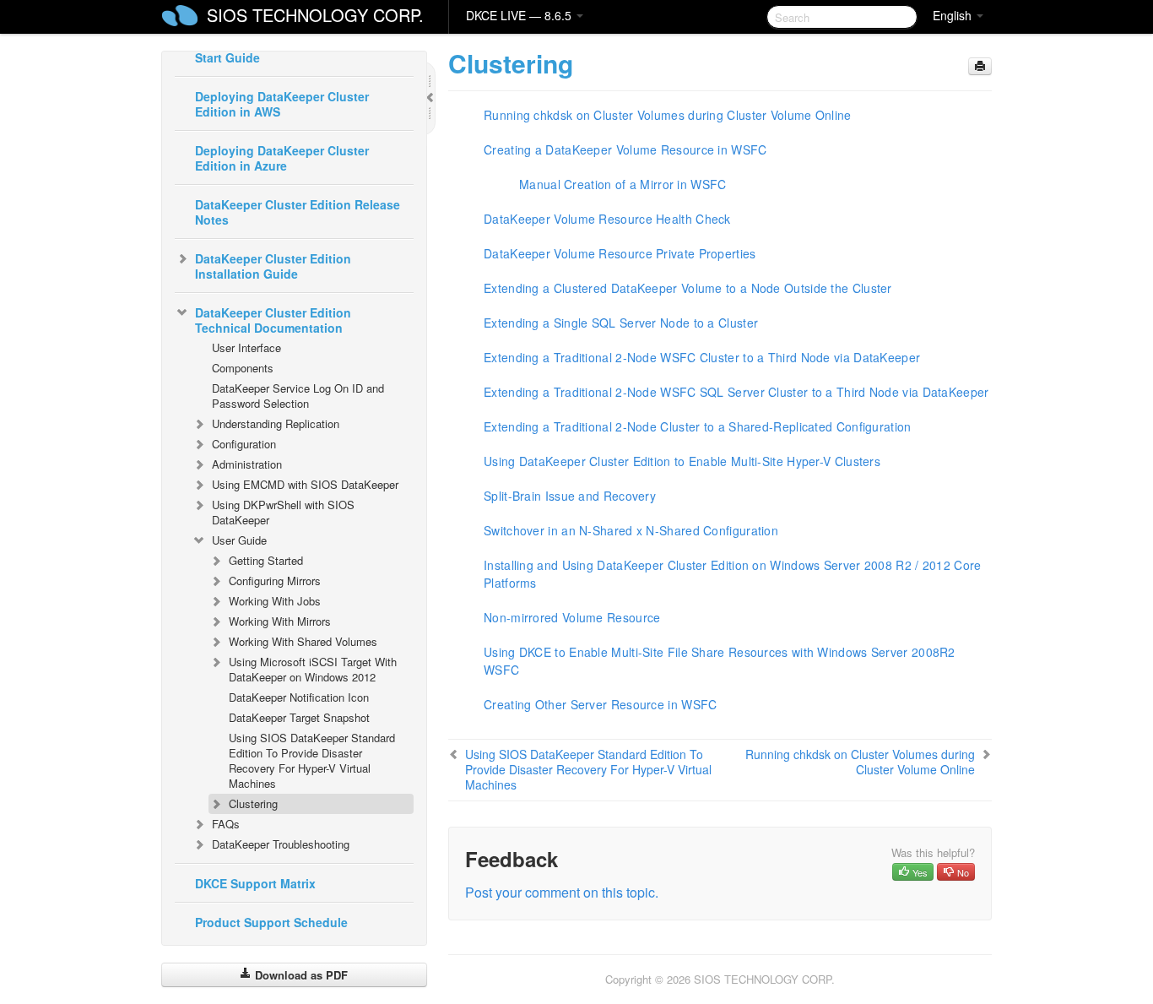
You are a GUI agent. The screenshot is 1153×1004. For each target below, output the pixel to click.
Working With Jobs (275, 601)
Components (242, 368)
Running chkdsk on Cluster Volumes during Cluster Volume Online (668, 114)
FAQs (226, 824)
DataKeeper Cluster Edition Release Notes (297, 212)
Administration (247, 464)
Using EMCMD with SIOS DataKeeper (305, 484)
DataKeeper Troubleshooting (280, 844)
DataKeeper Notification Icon (299, 697)
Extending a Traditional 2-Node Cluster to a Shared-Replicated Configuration (698, 426)
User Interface (246, 347)
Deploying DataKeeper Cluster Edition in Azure (282, 158)
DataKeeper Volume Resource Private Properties (620, 253)
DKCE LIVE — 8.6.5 (520, 15)
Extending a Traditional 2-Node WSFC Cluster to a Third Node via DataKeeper (702, 357)
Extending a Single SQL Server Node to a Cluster (621, 322)
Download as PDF (300, 975)
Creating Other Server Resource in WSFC (600, 704)
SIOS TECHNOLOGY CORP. (315, 15)
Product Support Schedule (271, 922)
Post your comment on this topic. (561, 892)
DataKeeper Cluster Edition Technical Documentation (273, 320)
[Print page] (980, 66)
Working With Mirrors (280, 621)
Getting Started (266, 560)
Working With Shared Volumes (303, 641)
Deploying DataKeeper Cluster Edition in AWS (282, 104)
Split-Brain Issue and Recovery (570, 495)
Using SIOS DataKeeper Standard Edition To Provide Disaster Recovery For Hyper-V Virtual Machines (312, 760)
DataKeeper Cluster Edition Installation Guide (273, 266)
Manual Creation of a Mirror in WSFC (623, 184)
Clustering (253, 803)
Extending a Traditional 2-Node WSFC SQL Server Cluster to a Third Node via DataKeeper (736, 391)
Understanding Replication (275, 423)
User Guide (239, 540)
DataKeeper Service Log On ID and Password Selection (298, 395)
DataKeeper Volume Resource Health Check (607, 218)
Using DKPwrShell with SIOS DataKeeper (283, 512)
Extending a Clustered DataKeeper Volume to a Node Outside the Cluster (688, 287)
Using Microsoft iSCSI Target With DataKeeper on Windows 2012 (313, 669)
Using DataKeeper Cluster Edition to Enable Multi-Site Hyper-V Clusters (682, 461)
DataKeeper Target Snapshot (299, 717)
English (954, 15)
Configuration (244, 444)
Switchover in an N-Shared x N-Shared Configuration (631, 530)
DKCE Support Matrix (255, 883)
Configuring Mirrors (275, 581)
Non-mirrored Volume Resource (572, 617)
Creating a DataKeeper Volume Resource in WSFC (625, 149)
